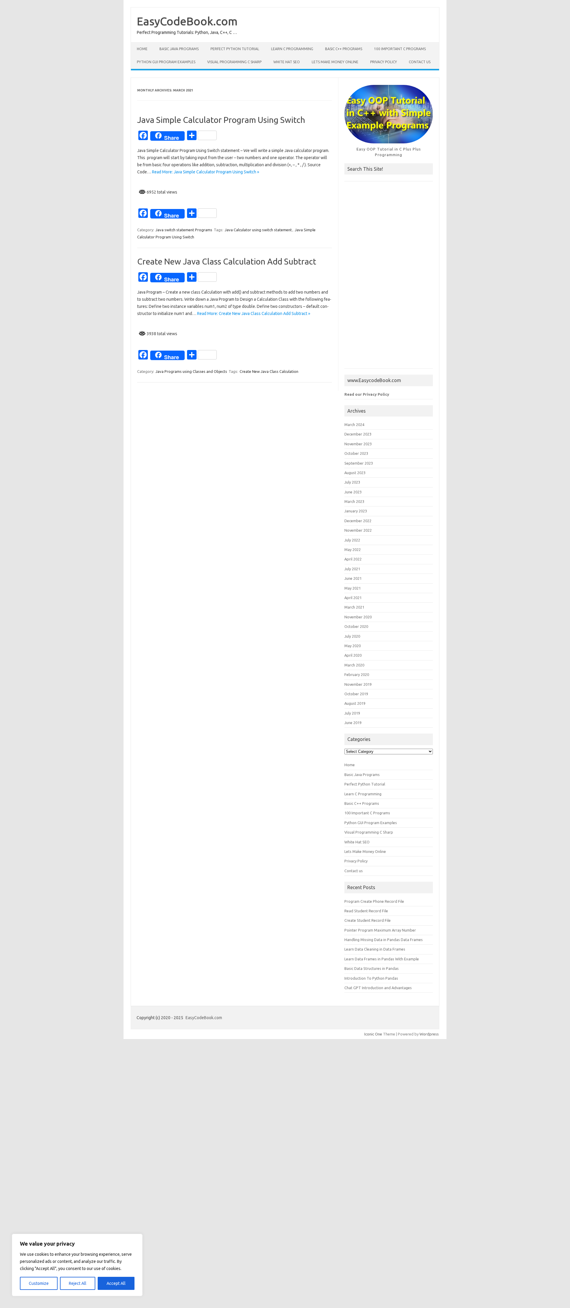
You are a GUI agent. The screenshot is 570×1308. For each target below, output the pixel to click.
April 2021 (353, 598)
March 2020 (354, 665)
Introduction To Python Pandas (371, 978)
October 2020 (356, 626)
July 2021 (352, 569)
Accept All (116, 1283)
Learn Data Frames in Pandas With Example (381, 959)
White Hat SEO (286, 62)
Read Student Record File (366, 911)
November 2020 (358, 617)
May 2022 (352, 549)
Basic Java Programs (179, 49)
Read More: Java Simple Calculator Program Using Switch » (205, 172)
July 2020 (352, 636)
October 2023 (356, 453)
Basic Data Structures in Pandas (371, 968)
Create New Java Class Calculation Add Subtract (226, 261)
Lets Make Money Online (335, 62)
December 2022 (357, 521)
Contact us (419, 62)
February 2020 (356, 674)
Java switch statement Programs (184, 230)
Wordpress (429, 1034)
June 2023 (353, 492)
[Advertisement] (388, 278)
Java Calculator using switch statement (258, 230)
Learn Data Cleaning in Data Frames (374, 949)
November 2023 (358, 444)
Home (142, 49)
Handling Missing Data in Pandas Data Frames (383, 940)
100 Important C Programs (400, 49)
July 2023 (352, 482)
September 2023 (358, 463)
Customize (39, 1283)
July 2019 (352, 713)
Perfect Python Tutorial (234, 49)
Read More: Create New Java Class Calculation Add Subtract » (253, 313)
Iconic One (373, 1034)
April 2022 (353, 559)
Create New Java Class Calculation (269, 371)
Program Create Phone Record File (374, 901)
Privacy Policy (383, 62)
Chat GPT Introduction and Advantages (378, 988)
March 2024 (354, 424)
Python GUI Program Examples (166, 62)
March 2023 (354, 501)
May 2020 (352, 646)
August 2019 (354, 703)
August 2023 (354, 473)
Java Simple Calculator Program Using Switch (221, 119)
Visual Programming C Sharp (234, 62)
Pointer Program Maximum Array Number (380, 930)
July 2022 (352, 540)
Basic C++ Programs (343, 49)
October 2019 (356, 694)
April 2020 (353, 655)
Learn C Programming (292, 49)
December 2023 (357, 434)
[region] (77, 1265)
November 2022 (358, 530)
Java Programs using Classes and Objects (191, 371)
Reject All (77, 1283)
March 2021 (354, 607)
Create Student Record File (367, 920)
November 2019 (358, 684)
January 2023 (355, 511)
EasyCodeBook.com (187, 21)
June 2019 (353, 722)
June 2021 (353, 578)
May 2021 (352, 588)
